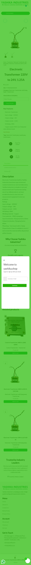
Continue (14, 285)
